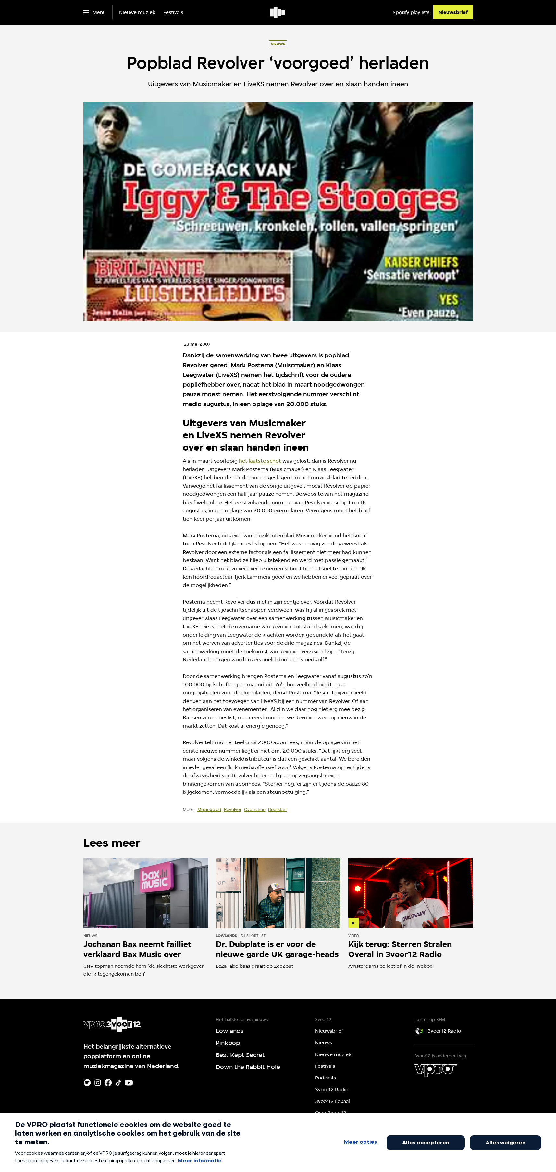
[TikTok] (118, 1083)
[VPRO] (435, 1070)
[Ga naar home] (278, 12)
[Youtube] (129, 1083)
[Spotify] (87, 1083)
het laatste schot (260, 461)
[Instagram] (98, 1083)
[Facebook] (108, 1083)
